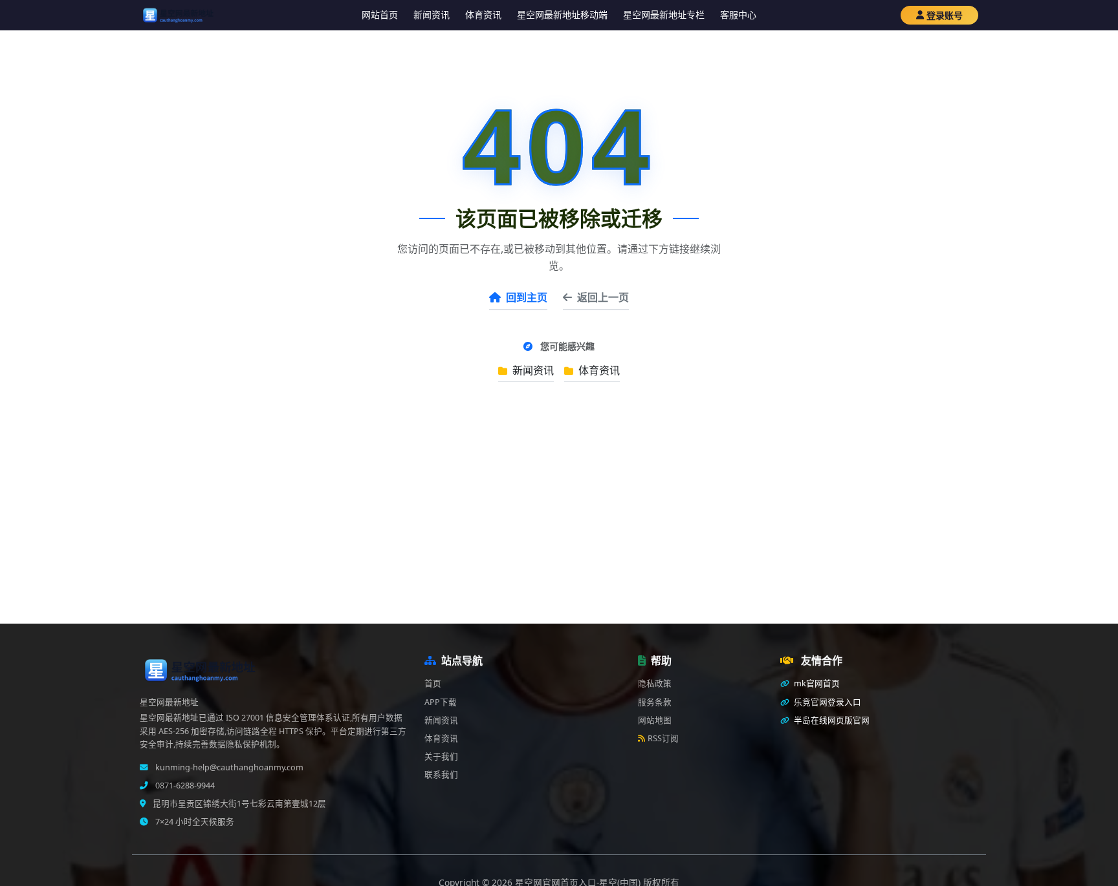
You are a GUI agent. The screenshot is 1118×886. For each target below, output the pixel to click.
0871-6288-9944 (184, 785)
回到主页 (526, 297)
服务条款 (655, 702)
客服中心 (738, 14)
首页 (432, 683)
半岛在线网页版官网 (831, 720)
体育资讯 (483, 14)
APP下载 (440, 702)
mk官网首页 (816, 683)
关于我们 (441, 756)
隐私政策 (655, 683)
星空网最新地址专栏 (664, 14)
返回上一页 (603, 297)
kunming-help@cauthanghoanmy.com (228, 767)
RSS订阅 (663, 738)
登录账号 (944, 15)
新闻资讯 (431, 14)
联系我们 (441, 774)
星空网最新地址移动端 (562, 14)
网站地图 (655, 720)
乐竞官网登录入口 (826, 702)
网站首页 (380, 14)
